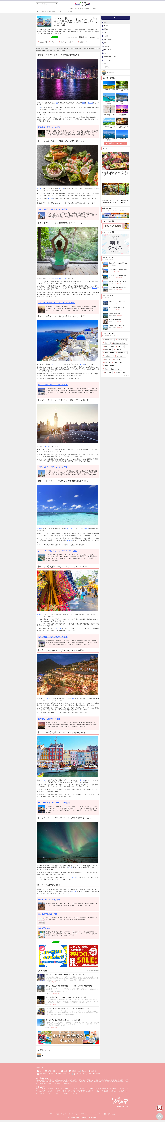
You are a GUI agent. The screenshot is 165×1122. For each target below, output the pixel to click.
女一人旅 (90, 103)
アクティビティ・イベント (111, 56)
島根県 (90, 1081)
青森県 (42, 1080)
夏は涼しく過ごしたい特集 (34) (113, 369)
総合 (105, 22)
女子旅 (106, 29)
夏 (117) (107, 343)
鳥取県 (86, 1081)
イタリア (38, 1088)
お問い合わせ (111, 1114)
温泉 (105, 43)
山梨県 (121, 1080)
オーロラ (70, 867)
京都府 (62, 1081)
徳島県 (109, 1081)
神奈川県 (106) (109, 356)
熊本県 (49, 1083)
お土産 (106, 36)
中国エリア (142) (109, 352)
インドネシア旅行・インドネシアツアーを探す (56, 303)
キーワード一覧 (125, 375)
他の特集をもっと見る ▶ (115, 143)
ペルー (108, 1091)
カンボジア (107, 1090)
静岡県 (43, 1081)
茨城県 (70, 1080)
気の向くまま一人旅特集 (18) (68, 42)
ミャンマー (118, 1090)
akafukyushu (112, 327)
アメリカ (92, 1091)
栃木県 (74, 1080)
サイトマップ (93, 1114)
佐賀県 (40, 1083)
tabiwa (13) (120, 346)
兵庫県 (71, 1081)
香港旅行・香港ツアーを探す (49, 127)
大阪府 (66, 1081)
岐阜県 (39, 1081)
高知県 (122, 1081)
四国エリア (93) (117, 362)
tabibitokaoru (48, 993)
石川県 (112, 1080)
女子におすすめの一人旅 (47, 914)
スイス (62, 1088)
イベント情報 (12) (122, 339)
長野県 (126, 1080)
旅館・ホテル (107, 50)
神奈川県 (98, 1080)
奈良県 (75, 1081)
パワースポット (108, 60)
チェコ (85, 1088)
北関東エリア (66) (120, 372)
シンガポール (86, 1090)
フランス (57, 1088)
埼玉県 (83, 1080)
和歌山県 (81, 1081)
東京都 (93, 1080)
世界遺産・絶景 (108, 39)
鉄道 (105, 63)
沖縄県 (69, 1083)
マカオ (73, 1090)
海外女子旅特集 (44, 928)
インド (47, 1091)
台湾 (73, 698)
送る (54, 37)
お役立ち (106, 67)
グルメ (106, 32)
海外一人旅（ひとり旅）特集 (49, 900)
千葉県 (88, 1080)
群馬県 (79, 1080)
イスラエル (74, 1093)
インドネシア (57, 278)
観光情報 (106, 46)
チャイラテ (48, 982)
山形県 (61, 1080)
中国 (77, 1090)
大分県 (54, 1083)
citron (110, 271)
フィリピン (41, 1091)
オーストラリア (70, 528)
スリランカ (53, 1091)
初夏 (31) (107, 362)
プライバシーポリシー (73, 1114)
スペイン (44, 1088)
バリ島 (65, 278)
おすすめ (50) (43, 42)
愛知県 (48, 1081)
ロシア (58, 1090)
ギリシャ (53, 364)
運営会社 (63, 1114)
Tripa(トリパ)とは (54, 1114)
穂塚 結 (47, 1004)
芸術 (105, 53)
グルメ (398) (108, 372)
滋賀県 (57, 1081)
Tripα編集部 (112, 265)
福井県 (117, 1080)
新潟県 (103, 1080)
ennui (46, 1016)
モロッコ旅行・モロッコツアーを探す (53, 637)
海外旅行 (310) (83, 42)
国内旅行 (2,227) (109, 339)
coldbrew (111, 283)
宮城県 (51, 1080)
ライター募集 (102, 1114)
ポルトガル (50, 1088)
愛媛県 (118, 1081)
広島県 (100, 1081)
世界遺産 (39, 528)
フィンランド (45, 1090)
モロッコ (39, 614)
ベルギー (102, 1088)
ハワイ (58, 1091)
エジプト (62, 1093)
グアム (63, 1091)
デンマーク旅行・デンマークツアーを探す (54, 803)
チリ (125, 1091)
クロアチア (109, 1088)
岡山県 (95, 1081)
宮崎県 (58, 1083)
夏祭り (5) (118, 349)
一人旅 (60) (54, 42)
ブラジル (121, 1091)
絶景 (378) (117, 359)
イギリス (64, 446)
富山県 (108, 1080)
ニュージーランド (50, 1093)
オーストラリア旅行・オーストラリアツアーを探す (58, 551)
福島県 (65, 1080)
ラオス (112, 1090)
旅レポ (106, 25)
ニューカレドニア (75, 1091)
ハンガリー (90, 1088)
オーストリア (78, 1088)
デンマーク (44, 780)
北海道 (38, 1080)
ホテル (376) (108, 349)
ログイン (115, 17)
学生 (57, 103)
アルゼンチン (114, 1091)
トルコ (57, 1093)
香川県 (113, 1081)
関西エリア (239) (122, 352)
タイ (81, 1090)
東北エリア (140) (109, 365)
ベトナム (39, 188)
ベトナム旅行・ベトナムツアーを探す (53, 209)
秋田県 (56, 1080)
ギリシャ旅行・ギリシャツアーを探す (53, 385)
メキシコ (102, 1091)
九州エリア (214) (120, 356)
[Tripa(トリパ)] (82, 5)
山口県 (104, 1081)
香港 (83, 103)
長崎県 (45, 1083)
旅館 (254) (107, 359)
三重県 (53, 1081)
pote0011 (47, 1027)
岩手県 (47, 1080)
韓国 (62, 1090)
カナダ (97, 1091)
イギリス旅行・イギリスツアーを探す (53, 467)
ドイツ (72, 1088)
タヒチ (82, 1091)
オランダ (97, 1088)
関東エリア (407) (109, 346)
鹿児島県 (63, 1083)
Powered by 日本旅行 (122, 1106)
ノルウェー (121, 1088)
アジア (39, 107)
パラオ (67, 1091)
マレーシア (94, 1090)
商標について (84, 1114)
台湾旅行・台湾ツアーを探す (49, 719)
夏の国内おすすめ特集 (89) (120, 343)
